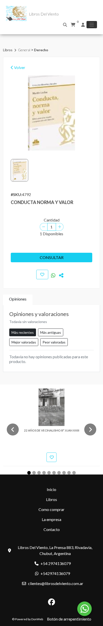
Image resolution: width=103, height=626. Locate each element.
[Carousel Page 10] (74, 472)
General (24, 50)
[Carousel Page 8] (64, 472)
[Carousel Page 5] (49, 472)
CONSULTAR (52, 257)
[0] (73, 25)
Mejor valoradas (24, 342)
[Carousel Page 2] (34, 472)
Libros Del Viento (44, 14)
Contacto (52, 529)
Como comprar (51, 509)
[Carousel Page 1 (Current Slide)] (29, 472)
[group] (51, 113)
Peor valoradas (54, 342)
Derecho (41, 50)
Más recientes (23, 332)
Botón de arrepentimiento (69, 618)
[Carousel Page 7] (59, 472)
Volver (19, 67)
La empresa (51, 519)
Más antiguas (50, 332)
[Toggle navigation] (91, 24)
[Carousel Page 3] (39, 472)
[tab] (17, 299)
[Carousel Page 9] (69, 472)
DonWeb (37, 619)
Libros (8, 50)
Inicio (51, 489)
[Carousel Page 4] (44, 472)
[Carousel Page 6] (54, 472)
